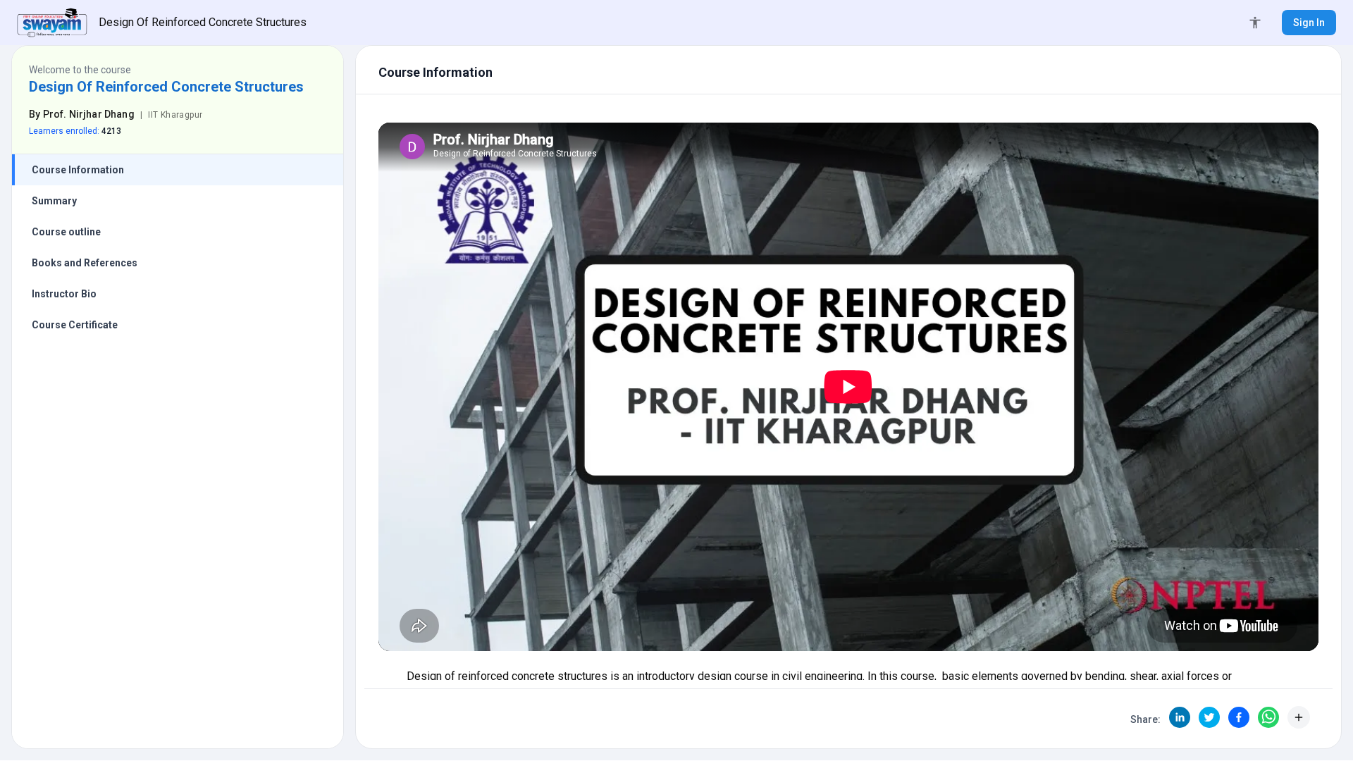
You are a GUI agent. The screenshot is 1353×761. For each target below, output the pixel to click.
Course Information (78, 169)
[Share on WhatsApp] (1268, 717)
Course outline (66, 231)
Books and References (84, 262)
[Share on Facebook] (1238, 717)
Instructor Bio (64, 293)
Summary (54, 200)
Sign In (1309, 22)
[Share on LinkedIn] (1179, 717)
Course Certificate (75, 324)
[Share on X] (1209, 717)
